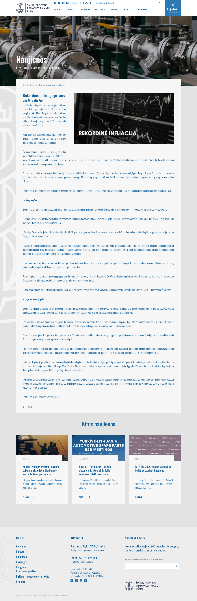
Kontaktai (142, 9)
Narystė (71, 9)
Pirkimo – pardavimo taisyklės (32, 576)
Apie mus (58, 9)
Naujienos (85, 9)
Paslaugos (100, 9)
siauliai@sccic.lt (108, 2)
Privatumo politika (26, 571)
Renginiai (115, 9)
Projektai (128, 9)
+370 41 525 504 (85, 2)
